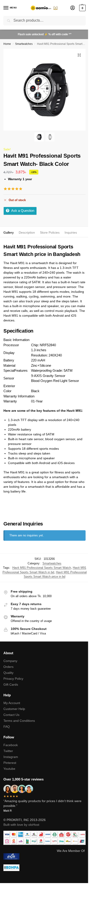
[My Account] (72, 8)
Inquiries (71, 232)
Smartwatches (24, 43)
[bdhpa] (44, 867)
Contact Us (11, 715)
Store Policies (50, 232)
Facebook (10, 745)
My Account (11, 703)
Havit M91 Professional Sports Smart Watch (41, 567)
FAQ (6, 726)
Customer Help (14, 709)
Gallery (8, 232)
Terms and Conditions (19, 720)
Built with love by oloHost (21, 824)
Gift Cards (10, 684)
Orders (8, 667)
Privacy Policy (13, 678)
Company (10, 661)
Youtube (9, 768)
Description (27, 232)
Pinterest (9, 763)
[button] (82, 8)
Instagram (10, 757)
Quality (8, 672)
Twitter (8, 751)
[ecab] (44, 856)
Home (7, 43)
